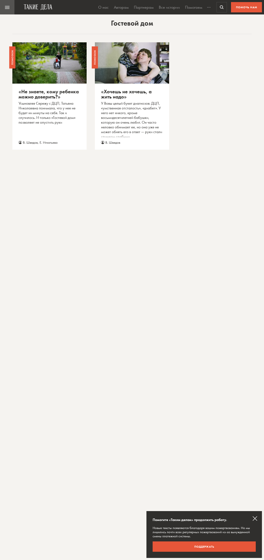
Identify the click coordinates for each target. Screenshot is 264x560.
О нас (103, 7)
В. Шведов (30, 142)
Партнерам (144, 7)
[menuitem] (7, 7)
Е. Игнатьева (49, 142)
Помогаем (193, 7)
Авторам (121, 7)
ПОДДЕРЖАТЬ (204, 546)
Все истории (169, 7)
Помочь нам (246, 7)
